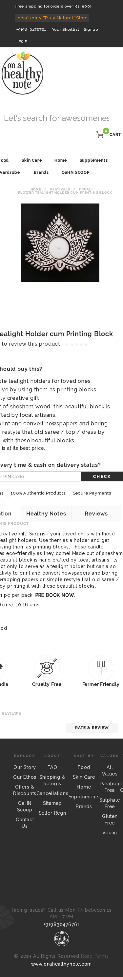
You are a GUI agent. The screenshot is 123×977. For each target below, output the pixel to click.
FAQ (52, 767)
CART (115, 134)
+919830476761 (31, 29)
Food (84, 767)
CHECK (102, 476)
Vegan (109, 832)
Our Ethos (24, 777)
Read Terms (95, 956)
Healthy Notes (46, 514)
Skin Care (84, 777)
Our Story (24, 767)
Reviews (96, 514)
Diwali (86, 189)
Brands (41, 172)
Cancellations (52, 793)
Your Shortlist (65, 29)
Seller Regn (52, 813)
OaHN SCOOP (76, 172)
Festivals (60, 189)
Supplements (84, 796)
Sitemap (52, 803)
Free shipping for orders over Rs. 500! (53, 6)
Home (36, 189)
